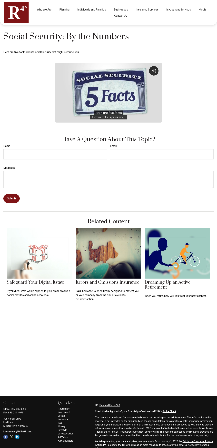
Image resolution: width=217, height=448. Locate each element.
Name (6, 146)
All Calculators (65, 440)
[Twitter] (11, 437)
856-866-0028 (18, 409)
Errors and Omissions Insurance (107, 282)
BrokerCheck (169, 411)
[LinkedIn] (17, 437)
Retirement (64, 408)
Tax (60, 423)
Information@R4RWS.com (17, 431)
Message (9, 167)
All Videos (63, 437)
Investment (64, 412)
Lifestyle (62, 430)
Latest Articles (65, 433)
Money (61, 426)
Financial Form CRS (110, 405)
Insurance (63, 419)
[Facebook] (5, 437)
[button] (44, 9)
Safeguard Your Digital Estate (36, 282)
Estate (61, 415)
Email (113, 146)
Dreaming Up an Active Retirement (168, 285)
